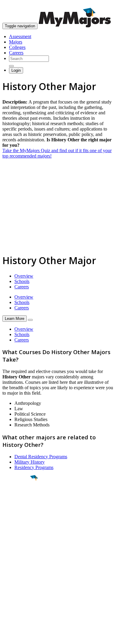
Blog (7, 585)
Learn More (14, 318)
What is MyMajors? (21, 558)
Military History (29, 462)
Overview (23, 275)
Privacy (24, 621)
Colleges (17, 47)
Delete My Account (21, 580)
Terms (8, 621)
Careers (16, 52)
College (18, 511)
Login (16, 70)
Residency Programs (33, 467)
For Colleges (14, 569)
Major (16, 498)
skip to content (102, 4)
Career (17, 524)
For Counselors (17, 564)
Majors (15, 41)
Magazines (12, 574)
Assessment (20, 36)
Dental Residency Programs (40, 456)
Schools (21, 281)
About (9, 546)
